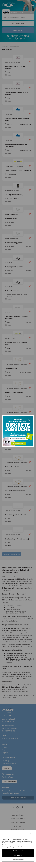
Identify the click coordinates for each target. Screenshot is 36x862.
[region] (18, 846)
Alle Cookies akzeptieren (18, 851)
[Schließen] (30, 834)
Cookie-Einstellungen (18, 859)
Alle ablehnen (18, 855)
